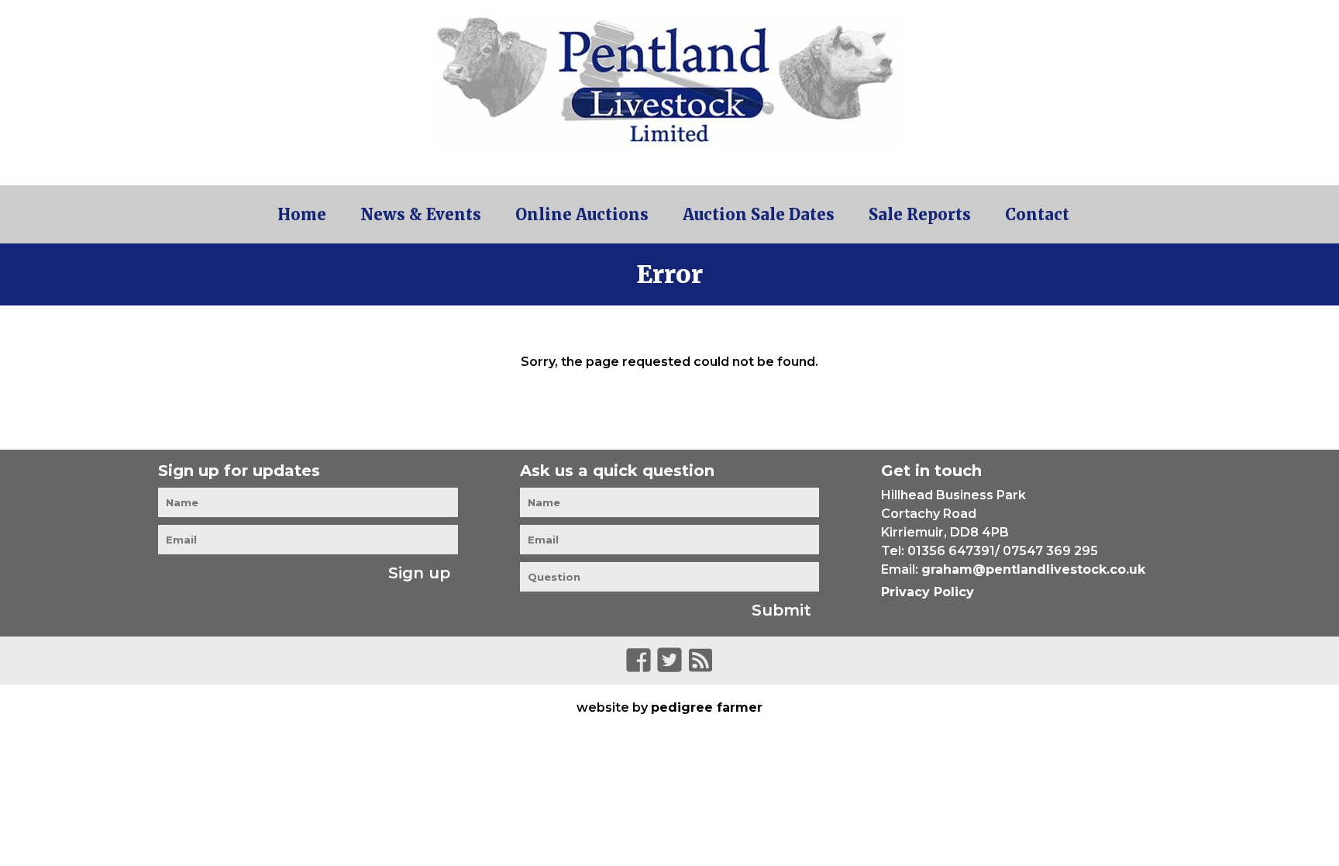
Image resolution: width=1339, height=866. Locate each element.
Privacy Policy (927, 592)
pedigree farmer (706, 707)
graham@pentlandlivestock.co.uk (1033, 569)
